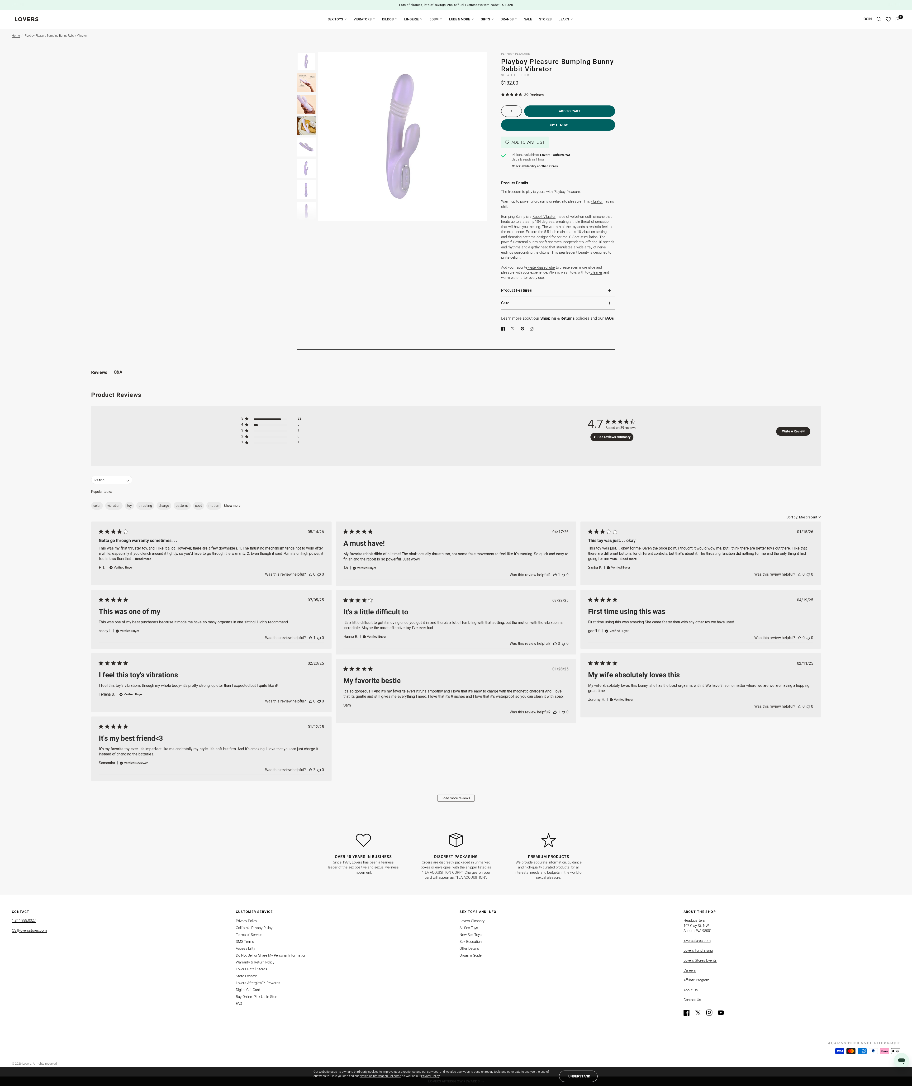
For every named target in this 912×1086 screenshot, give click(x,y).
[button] (525, 142)
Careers (690, 970)
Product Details (514, 183)
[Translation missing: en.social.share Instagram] (532, 329)
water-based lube (541, 267)
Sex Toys (335, 19)
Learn (564, 19)
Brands (507, 19)
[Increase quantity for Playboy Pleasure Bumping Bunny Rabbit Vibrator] (518, 111)
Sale (528, 19)
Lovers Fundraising (698, 950)
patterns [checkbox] (182, 505)
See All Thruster (515, 75)
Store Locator (246, 976)
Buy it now (558, 125)
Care (505, 303)
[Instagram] (711, 1012)
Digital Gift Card (248, 990)
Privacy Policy (246, 921)
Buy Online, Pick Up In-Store (257, 997)
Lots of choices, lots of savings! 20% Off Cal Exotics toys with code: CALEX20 (456, 5)
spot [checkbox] (198, 505)
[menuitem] (337, 19)
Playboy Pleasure (515, 53)
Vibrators (362, 19)
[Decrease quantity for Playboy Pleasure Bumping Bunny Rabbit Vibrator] (504, 111)
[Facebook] (504, 329)
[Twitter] (700, 1012)
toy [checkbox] (129, 505)
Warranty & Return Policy (255, 962)
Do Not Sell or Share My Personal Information (271, 955)
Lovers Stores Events (700, 960)
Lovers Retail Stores (251, 969)
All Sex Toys (469, 928)
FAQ (239, 1003)
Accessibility (245, 948)
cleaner (596, 272)
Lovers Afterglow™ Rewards (258, 983)
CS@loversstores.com (29, 930)
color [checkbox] (97, 505)
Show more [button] (232, 505)
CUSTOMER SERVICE (254, 911)
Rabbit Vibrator (544, 216)
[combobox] (804, 517)
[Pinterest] (523, 329)
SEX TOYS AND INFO (478, 911)
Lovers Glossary (472, 921)
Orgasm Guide (471, 955)
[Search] (879, 19)
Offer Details (469, 948)
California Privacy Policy (254, 928)
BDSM (433, 19)
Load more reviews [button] (456, 798)
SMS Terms (245, 941)
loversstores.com (697, 941)
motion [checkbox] (214, 505)
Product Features (516, 290)
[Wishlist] (888, 19)
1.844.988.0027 (24, 920)
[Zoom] (476, 61)
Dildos (388, 19)
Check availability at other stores (535, 166)
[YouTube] (723, 1012)
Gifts (485, 19)
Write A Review (793, 431)
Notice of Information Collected (380, 1076)
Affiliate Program (696, 980)
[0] (896, 19)
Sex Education (471, 941)
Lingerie (411, 19)
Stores (545, 19)
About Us (691, 990)
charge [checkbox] (164, 505)
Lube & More (459, 19)
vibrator (597, 201)
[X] (514, 329)
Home (16, 35)
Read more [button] (143, 559)
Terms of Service (249, 935)
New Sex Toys (471, 935)
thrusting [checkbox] (145, 505)
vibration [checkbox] (113, 505)
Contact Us (692, 1000)
